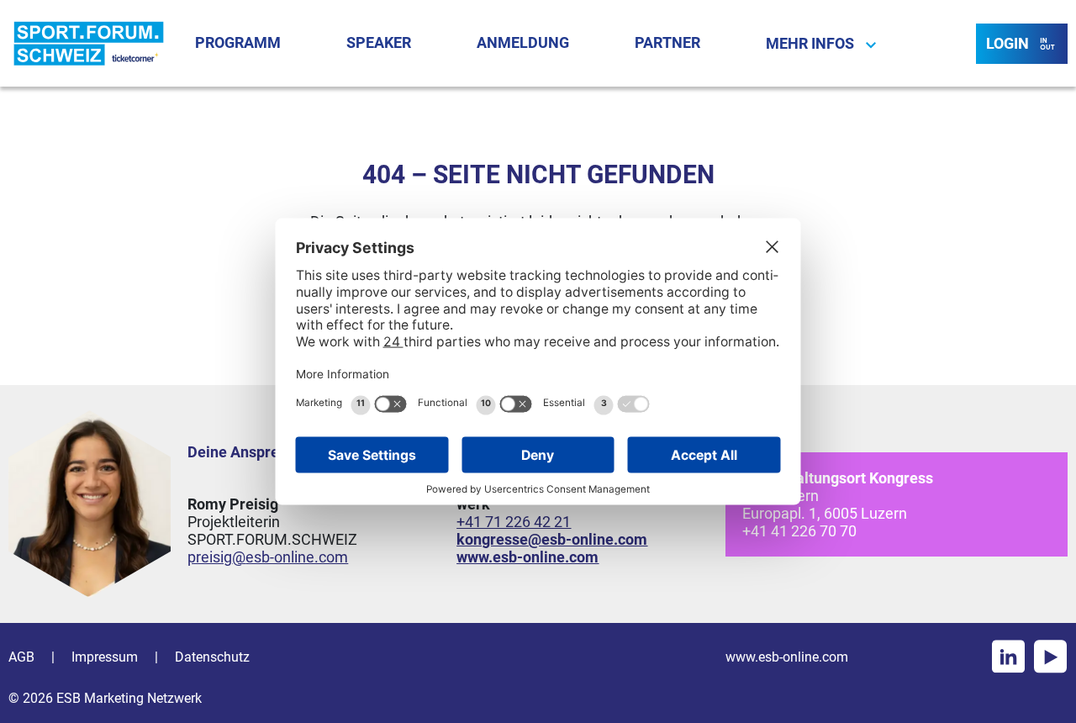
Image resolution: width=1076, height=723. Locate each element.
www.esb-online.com (786, 657)
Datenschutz (212, 657)
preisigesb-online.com (267, 557)
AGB (21, 657)
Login (1007, 43)
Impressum (104, 657)
